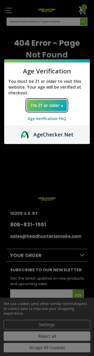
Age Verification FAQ (47, 118)
